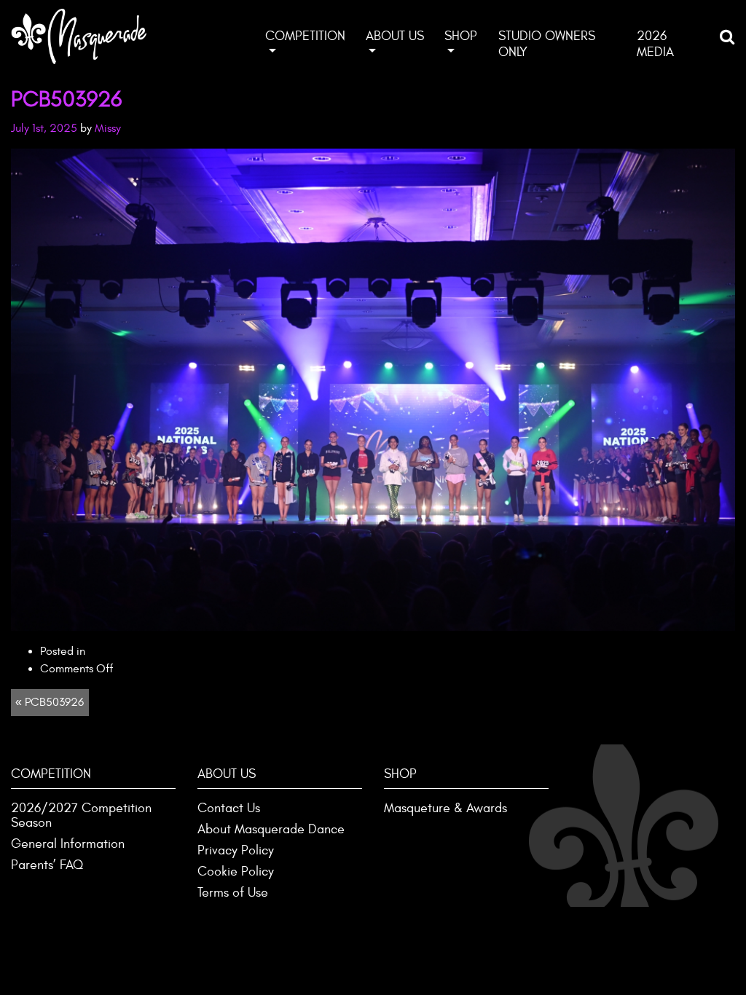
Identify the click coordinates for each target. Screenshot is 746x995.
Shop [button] (460, 36)
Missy (108, 128)
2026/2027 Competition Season (81, 815)
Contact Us (228, 808)
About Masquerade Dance (271, 829)
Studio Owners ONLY (546, 44)
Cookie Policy (235, 871)
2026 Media (655, 44)
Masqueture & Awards (445, 808)
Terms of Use (232, 892)
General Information (68, 844)
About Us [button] (395, 36)
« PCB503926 (49, 702)
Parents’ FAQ (47, 865)
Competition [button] (305, 36)
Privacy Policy (235, 850)
